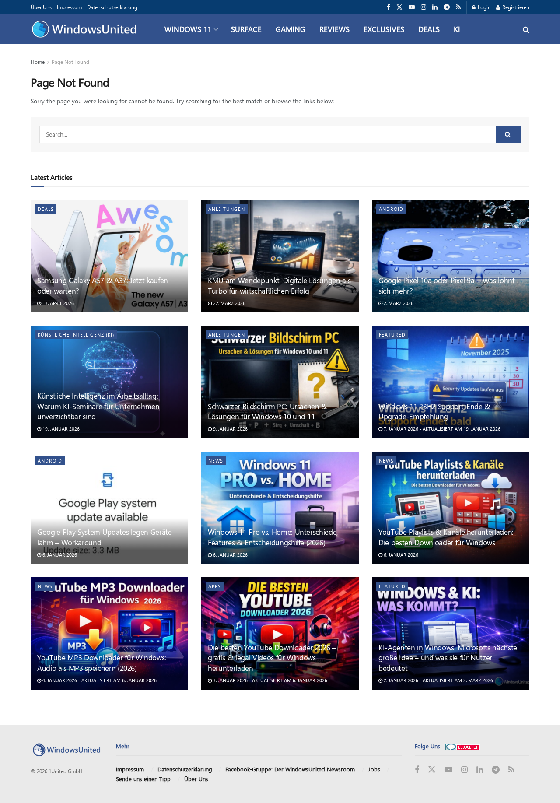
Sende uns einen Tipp (143, 778)
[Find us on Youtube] (412, 7)
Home (38, 61)
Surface (246, 29)
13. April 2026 (57, 303)
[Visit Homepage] (86, 29)
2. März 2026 (397, 303)
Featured (392, 334)
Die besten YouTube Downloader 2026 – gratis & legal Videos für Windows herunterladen (272, 657)
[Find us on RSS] (458, 7)
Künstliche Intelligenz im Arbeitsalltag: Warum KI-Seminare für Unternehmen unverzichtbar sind (98, 406)
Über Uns (41, 7)
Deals (429, 29)
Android (391, 209)
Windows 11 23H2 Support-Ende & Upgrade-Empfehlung (434, 411)
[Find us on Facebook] (388, 7)
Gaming (290, 29)
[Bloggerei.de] (462, 746)
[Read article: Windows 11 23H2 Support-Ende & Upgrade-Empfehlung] (450, 382)
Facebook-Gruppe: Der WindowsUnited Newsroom (290, 769)
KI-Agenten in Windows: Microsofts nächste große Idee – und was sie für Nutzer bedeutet (447, 657)
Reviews (334, 29)
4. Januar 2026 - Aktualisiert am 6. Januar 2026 (99, 680)
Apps (214, 586)
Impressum (69, 7)
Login (483, 7)
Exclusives (384, 29)
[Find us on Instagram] (423, 7)
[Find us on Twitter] (399, 7)
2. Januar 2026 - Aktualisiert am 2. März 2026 (437, 680)
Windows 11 (187, 29)
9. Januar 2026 (230, 428)
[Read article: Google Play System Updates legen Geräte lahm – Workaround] (109, 508)
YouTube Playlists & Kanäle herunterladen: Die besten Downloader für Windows (446, 537)
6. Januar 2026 (59, 554)
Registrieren (515, 7)
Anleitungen (226, 209)
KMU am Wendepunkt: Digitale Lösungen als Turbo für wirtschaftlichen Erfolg (279, 285)
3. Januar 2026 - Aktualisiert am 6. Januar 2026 (269, 680)
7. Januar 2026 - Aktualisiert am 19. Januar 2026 (441, 428)
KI (457, 29)
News (215, 460)
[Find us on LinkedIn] (435, 7)
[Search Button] (526, 29)
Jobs (374, 769)
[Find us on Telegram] (447, 7)
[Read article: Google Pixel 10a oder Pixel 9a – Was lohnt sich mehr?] (450, 256)
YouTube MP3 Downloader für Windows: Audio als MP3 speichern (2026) (101, 662)
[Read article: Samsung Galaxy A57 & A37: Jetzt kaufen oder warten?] (109, 256)
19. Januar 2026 (60, 428)
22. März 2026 (228, 303)
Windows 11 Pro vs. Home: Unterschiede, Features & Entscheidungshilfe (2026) (273, 537)
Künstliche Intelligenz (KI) (76, 334)
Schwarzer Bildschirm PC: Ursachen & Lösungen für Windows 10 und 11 (267, 411)
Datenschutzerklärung (112, 7)
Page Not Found (70, 61)
